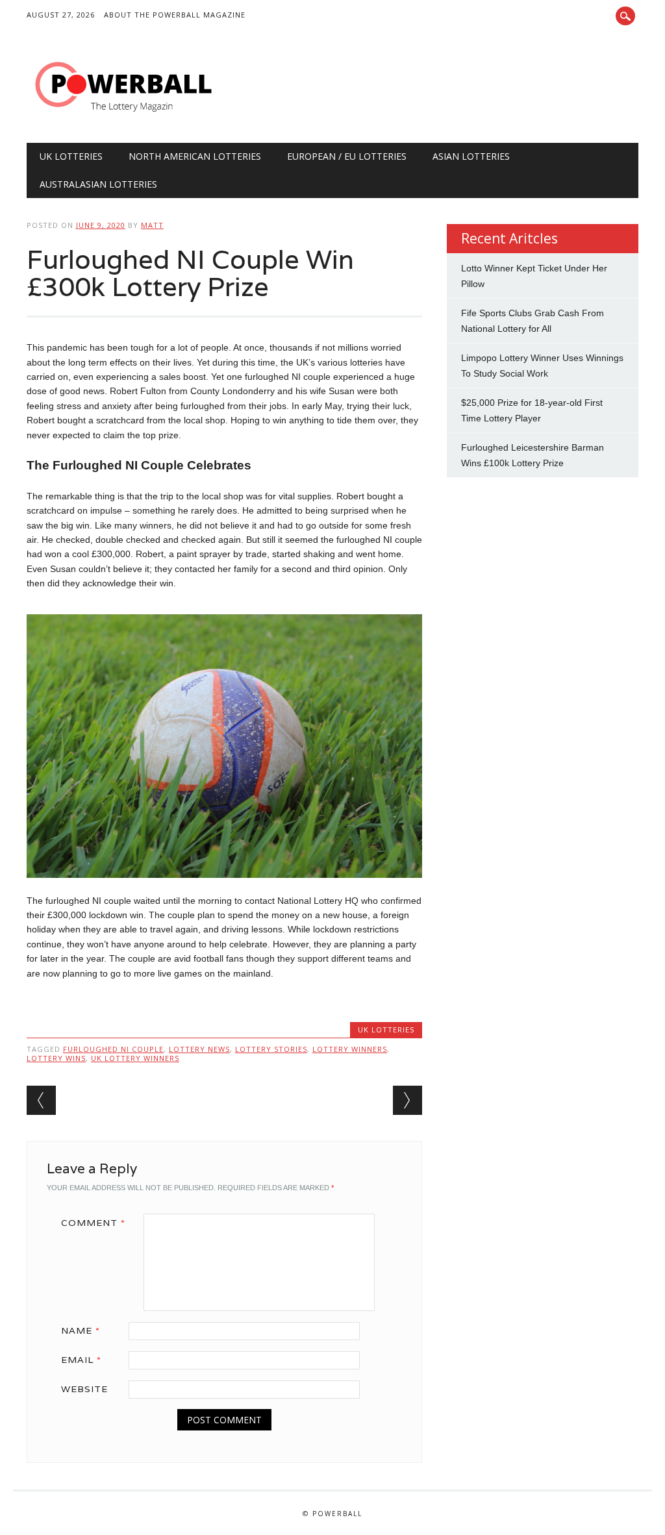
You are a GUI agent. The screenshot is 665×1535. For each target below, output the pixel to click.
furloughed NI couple (113, 1049)
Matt (152, 225)
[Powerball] (124, 116)
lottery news (199, 1049)
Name (80, 1330)
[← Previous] (41, 1100)
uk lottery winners (135, 1058)
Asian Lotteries (471, 156)
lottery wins (56, 1058)
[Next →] (407, 1100)
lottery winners (349, 1049)
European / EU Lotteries (347, 156)
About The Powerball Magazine (174, 14)
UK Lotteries (71, 156)
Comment (93, 1223)
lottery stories (271, 1049)
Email (81, 1360)
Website (84, 1389)
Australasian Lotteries (98, 184)
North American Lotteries (195, 156)
